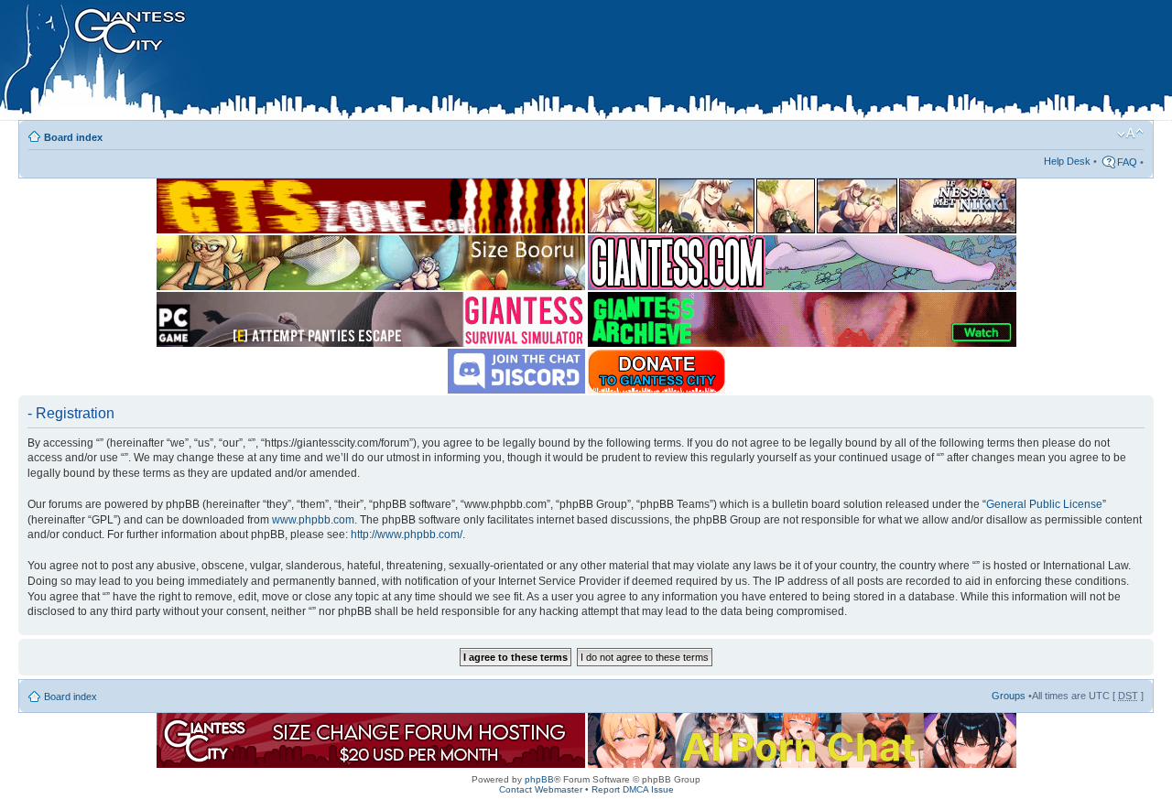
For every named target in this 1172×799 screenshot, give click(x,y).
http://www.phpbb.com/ (406, 534)
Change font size (1130, 133)
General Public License (1044, 504)
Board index (73, 137)
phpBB (539, 779)
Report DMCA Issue (632, 789)
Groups (1009, 695)
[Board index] (385, 63)
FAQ (1127, 162)
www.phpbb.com (313, 519)
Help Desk (1067, 161)
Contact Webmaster (540, 789)
